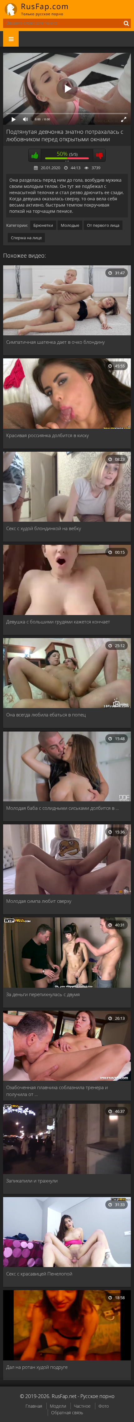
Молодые (70, 225)
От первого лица (103, 225)
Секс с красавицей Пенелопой (39, 1273)
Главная (34, 1406)
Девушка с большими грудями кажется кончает (58, 621)
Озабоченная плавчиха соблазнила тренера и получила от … (57, 1090)
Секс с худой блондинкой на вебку (43, 528)
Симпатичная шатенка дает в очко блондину (55, 342)
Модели (58, 1406)
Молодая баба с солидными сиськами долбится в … (62, 808)
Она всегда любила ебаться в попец (46, 714)
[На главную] (40, 9)
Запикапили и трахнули (32, 1180)
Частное (82, 1406)
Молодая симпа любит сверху (38, 901)
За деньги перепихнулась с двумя (43, 994)
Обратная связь (67, 1412)
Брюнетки (43, 225)
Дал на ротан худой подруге (37, 1367)
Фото (103, 1406)
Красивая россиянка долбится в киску (47, 435)
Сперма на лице (26, 237)
